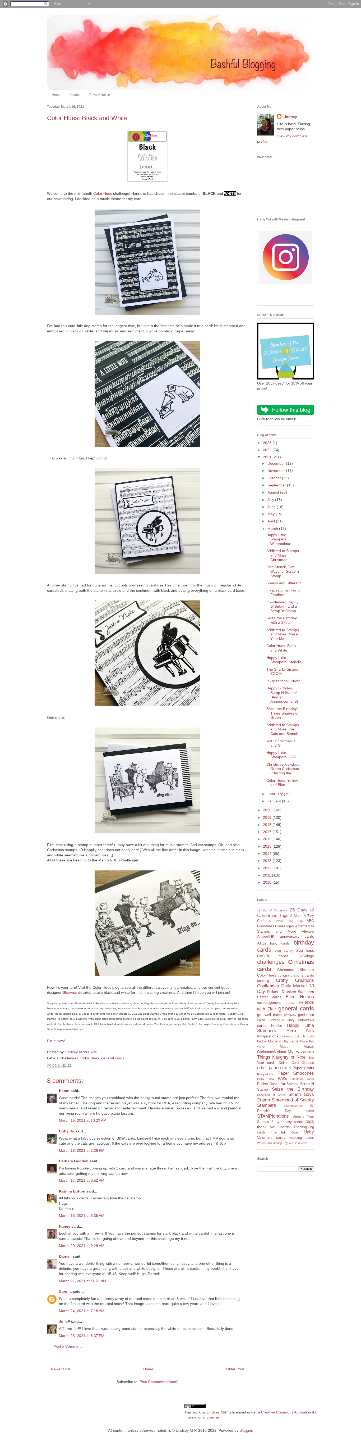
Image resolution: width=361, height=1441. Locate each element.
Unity (309, 1132)
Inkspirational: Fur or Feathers (283, 592)
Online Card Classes (296, 1063)
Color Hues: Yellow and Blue (282, 782)
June (272, 507)
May (271, 514)
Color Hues (102, 193)
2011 (267, 875)
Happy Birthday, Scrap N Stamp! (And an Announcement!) (282, 694)
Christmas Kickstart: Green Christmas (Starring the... (283, 768)
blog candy (284, 950)
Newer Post (60, 1369)
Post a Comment (68, 1346)
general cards (112, 1058)
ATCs (261, 943)
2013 (267, 861)
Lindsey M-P (217, 1412)
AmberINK (265, 936)
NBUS (115, 860)
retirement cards (302, 1078)
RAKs (282, 1078)
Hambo (276, 1026)
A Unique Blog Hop (285, 921)
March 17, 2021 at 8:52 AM (81, 1180)
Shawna (69, 992)
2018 (267, 825)
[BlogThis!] (54, 1065)
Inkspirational (268, 1036)
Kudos (75, 95)
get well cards (269, 1015)
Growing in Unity (281, 1020)
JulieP (64, 1321)
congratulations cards (296, 975)
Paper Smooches (295, 1073)
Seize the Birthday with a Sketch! (281, 620)
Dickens (273, 992)
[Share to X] (59, 1065)
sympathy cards (289, 1121)
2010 (267, 882)
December (276, 463)
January (274, 801)
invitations (286, 1036)
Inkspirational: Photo (283, 681)
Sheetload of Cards (271, 1094)
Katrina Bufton (72, 1191)
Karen (64, 1090)
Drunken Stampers (298, 992)
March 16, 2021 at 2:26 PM (81, 1150)
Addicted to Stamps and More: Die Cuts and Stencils (282, 729)
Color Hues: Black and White (281, 648)
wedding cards (301, 1138)
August (273, 492)
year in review (298, 1143)
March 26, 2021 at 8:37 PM (81, 1336)
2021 (267, 457)
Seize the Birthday (293, 1089)
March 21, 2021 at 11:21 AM (82, 1281)
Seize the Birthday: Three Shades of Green (282, 713)
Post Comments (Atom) (159, 1382)
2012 (267, 868)
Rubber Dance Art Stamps (277, 1084)
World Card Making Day (272, 1143)
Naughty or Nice (289, 1057)
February (275, 794)
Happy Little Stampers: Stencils (284, 660)
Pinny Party (265, 1078)
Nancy (64, 1226)
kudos (261, 1041)
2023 (267, 443)
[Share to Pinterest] (69, 1065)
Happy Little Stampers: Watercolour (278, 539)
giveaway (290, 1015)
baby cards (280, 943)
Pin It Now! (56, 1041)
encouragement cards (275, 1003)
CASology (306, 956)
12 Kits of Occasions (272, 910)
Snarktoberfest (293, 1105)
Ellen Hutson (300, 996)
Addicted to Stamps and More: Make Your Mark (282, 634)
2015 (267, 846)
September (277, 485)
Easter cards (269, 997)
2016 (267, 839)
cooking (263, 981)
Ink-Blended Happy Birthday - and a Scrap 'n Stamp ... (283, 606)
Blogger (245, 1430)
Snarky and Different (283, 583)
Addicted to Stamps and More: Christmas (282, 555)
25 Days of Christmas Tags (285, 912)
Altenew (308, 931)
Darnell (65, 1256)
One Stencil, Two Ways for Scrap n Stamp (282, 571)
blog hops (305, 950)
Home (56, 95)
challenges (69, 1058)
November (276, 470)
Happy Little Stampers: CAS (281, 755)
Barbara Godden (74, 1161)
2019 (267, 817)
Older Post (235, 1369)
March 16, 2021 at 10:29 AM (83, 1120)
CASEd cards (272, 956)
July (271, 500)
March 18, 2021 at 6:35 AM (81, 1215)
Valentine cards (271, 1137)
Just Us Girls (304, 1036)
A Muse (296, 916)
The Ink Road (284, 1132)
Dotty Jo (66, 1131)
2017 (267, 832)
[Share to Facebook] (64, 1065)
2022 (267, 450)
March (273, 528)
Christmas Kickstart (295, 970)
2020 (267, 810)
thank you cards (273, 1127)
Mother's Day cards (283, 1041)
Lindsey (290, 117)
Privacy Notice (99, 95)
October (274, 478)
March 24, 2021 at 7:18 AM (81, 1311)
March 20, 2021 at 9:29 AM (81, 1246)
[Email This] (49, 1065)
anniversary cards (297, 936)
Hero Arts (300, 1030)
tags (310, 1121)
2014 (267, 853)
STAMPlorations (273, 1116)
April (271, 521)
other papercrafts (274, 1067)
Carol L (65, 1291)
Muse (284, 1047)
